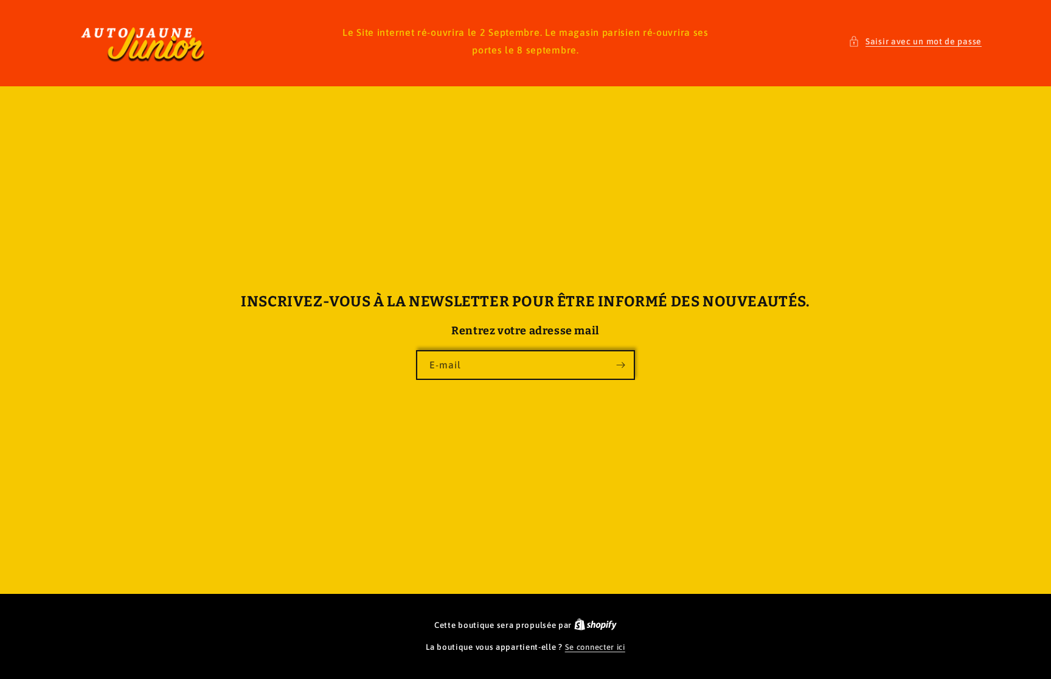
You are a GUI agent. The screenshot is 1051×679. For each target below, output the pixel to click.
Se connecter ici (595, 647)
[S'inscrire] (620, 365)
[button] (915, 41)
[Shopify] (595, 625)
